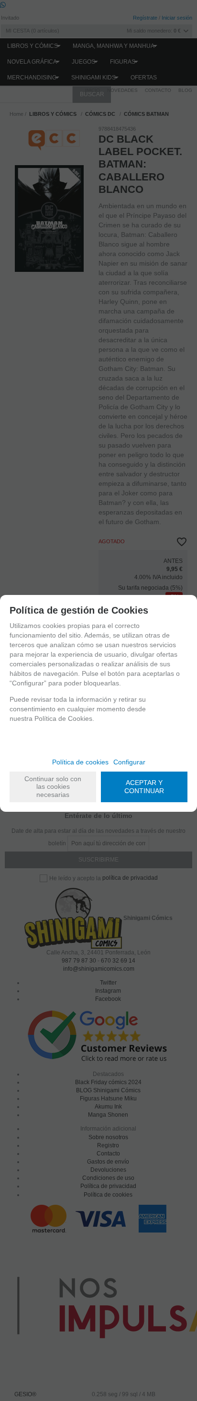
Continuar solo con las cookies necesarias (52, 787)
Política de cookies (80, 762)
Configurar (129, 762)
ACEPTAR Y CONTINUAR (144, 787)
